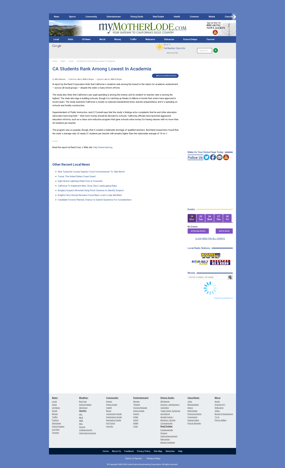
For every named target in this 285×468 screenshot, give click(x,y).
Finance (163, 433)
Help (180, 451)
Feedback (129, 451)
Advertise (170, 451)
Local (56, 39)
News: (55, 398)
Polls (135, 426)
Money (117, 39)
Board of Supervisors (224, 414)
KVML (135, 417)
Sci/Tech (56, 429)
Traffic (133, 39)
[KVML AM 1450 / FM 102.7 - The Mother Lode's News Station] (210, 255)
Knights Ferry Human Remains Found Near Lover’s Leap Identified (90, 195)
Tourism (210, 39)
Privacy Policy (143, 451)
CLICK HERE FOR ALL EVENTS (210, 238)
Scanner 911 (220, 405)
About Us (116, 451)
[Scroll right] (234, 16)
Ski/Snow (83, 408)
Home (106, 451)
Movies (136, 401)
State (70, 39)
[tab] (192, 218)
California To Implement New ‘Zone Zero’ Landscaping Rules (87, 185)
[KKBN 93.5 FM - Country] (220, 261)
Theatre (136, 405)
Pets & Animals (194, 423)
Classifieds (230, 16)
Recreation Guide (113, 420)
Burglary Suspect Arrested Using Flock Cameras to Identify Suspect (91, 190)
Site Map (158, 451)
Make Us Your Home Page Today (205, 152)
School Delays (190, 39)
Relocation (165, 439)
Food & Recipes (140, 408)
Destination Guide (114, 417)
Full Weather (169, 48)
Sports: (83, 410)
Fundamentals (166, 430)
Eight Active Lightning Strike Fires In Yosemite (80, 181)
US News (86, 39)
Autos (190, 408)
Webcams (150, 39)
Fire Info (109, 426)
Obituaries (169, 39)
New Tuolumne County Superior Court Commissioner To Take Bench (91, 171)
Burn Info (181, 48)
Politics (55, 420)
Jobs (189, 401)
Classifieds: (193, 398)
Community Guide (114, 414)
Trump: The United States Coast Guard (76, 176)
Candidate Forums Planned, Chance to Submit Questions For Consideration (94, 199)
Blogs (108, 411)
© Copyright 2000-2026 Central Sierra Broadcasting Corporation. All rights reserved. (142, 464)
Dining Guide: (167, 398)
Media (212, 16)
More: (218, 398)
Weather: (83, 398)
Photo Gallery (220, 420)
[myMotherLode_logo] (142, 28)
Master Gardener (167, 442)
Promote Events (194, 414)
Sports (72, 16)
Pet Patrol (110, 423)
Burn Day (83, 401)
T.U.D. (217, 417)
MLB (81, 417)
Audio (217, 401)
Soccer (82, 427)
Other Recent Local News (71, 164)
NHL (81, 424)
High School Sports (87, 433)
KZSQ (135, 420)
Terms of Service (133, 458)
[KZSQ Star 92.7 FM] (198, 261)
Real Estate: (166, 426)
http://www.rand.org (102, 147)
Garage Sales (193, 420)
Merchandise (193, 405)
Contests (194, 16)
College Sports (85, 430)
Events (109, 401)
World (102, 39)
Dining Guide (136, 16)
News (56, 16)
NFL (81, 414)
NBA (81, 421)
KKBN (135, 423)
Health (177, 16)
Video (217, 411)
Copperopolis (166, 423)
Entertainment (114, 16)
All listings (165, 401)
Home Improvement (169, 436)
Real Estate (158, 16)
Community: (112, 398)
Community (91, 16)
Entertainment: (141, 398)
